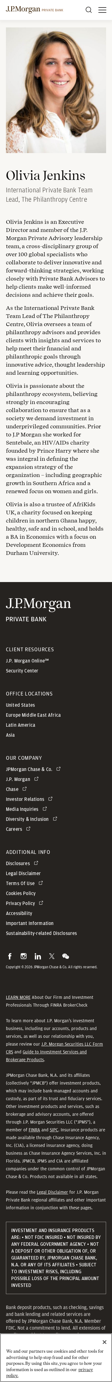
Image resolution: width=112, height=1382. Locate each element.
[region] (56, 1357)
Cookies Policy (20, 893)
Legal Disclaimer (52, 1192)
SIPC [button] (54, 1130)
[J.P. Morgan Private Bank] (34, 10)
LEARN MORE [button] (18, 997)
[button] (10, 956)
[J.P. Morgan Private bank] (38, 617)
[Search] (88, 10)
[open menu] (102, 10)
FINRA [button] (34, 1130)
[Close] (104, 1342)
